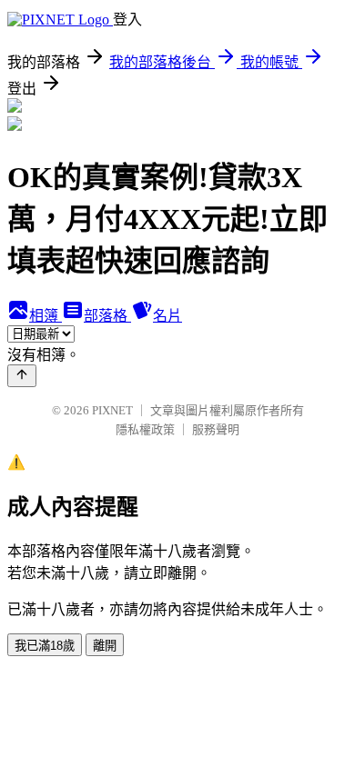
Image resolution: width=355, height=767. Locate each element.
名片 (167, 316)
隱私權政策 (145, 429)
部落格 (107, 316)
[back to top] (21, 375)
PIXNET (112, 410)
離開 (105, 645)
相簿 (45, 316)
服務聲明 (215, 429)
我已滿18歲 (45, 645)
